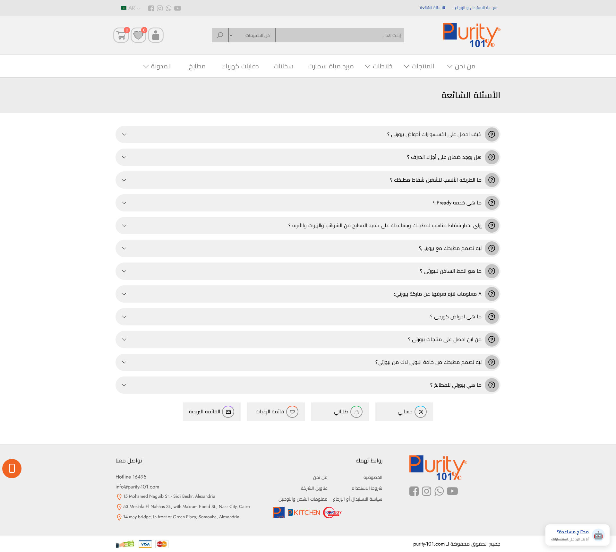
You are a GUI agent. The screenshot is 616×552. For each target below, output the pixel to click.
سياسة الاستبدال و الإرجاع (476, 8)
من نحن (465, 66)
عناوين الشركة (314, 488)
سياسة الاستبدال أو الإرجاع (357, 499)
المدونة (161, 66)
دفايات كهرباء (240, 66)
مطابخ (197, 66)
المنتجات (423, 66)
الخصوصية (373, 477)
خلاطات (382, 66)
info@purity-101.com (137, 486)
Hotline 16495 (131, 476)
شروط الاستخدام (367, 488)
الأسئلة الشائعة (432, 8)
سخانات (284, 66)
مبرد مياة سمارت (331, 66)
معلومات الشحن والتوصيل (303, 499)
